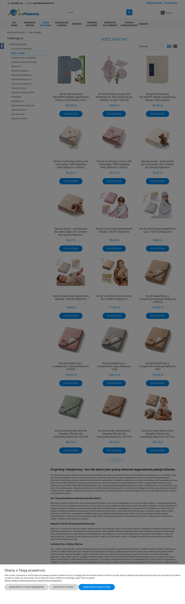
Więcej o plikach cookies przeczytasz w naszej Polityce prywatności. (33, 580)
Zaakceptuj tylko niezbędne (26, 587)
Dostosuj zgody (63, 587)
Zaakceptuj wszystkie (96, 587)
